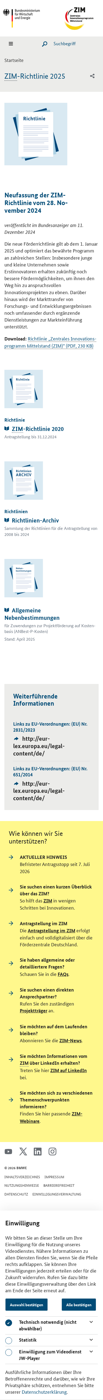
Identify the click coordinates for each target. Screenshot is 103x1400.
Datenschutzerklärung (44, 1391)
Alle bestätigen (78, 1304)
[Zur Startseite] (76, 17)
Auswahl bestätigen (26, 1304)
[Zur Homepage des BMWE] (26, 17)
